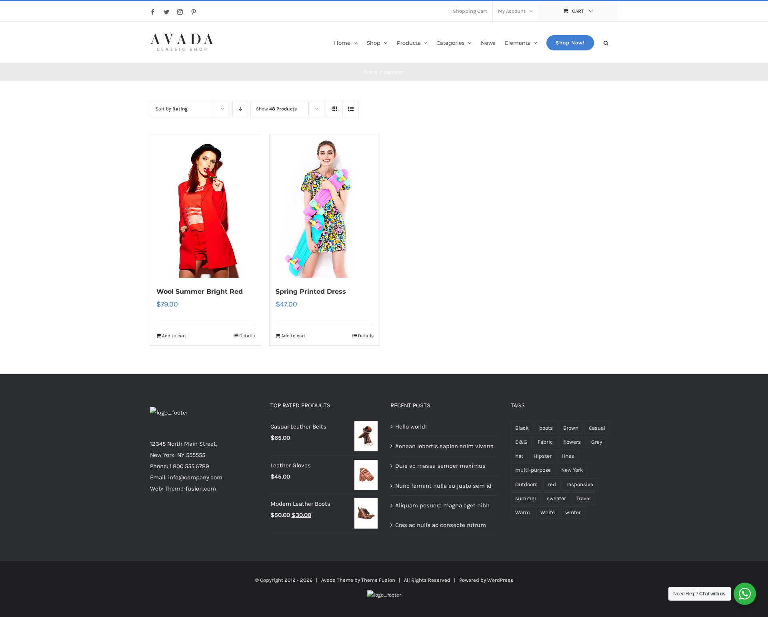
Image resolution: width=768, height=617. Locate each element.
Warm (522, 512)
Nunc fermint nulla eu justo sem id (443, 485)
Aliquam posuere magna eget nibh (442, 505)
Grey (596, 442)
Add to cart (174, 336)
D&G (521, 442)
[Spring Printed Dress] (325, 206)
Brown (570, 428)
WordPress (500, 580)
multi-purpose (533, 470)
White (547, 512)
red (552, 484)
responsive (579, 484)
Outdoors (526, 484)
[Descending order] (240, 109)
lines (568, 456)
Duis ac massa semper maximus (440, 465)
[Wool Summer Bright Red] (205, 206)
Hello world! (411, 426)
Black (522, 428)
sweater (556, 498)
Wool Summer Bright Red (199, 291)
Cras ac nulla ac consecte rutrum (440, 525)
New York (572, 470)
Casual (597, 428)
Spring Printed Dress (311, 291)
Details (247, 336)
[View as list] (350, 109)
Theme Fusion (378, 580)
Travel (583, 498)
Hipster (543, 456)
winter (573, 512)
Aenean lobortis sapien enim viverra (444, 446)
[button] (606, 42)
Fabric (545, 442)
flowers (572, 442)
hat (519, 456)
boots (546, 428)
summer (525, 498)
